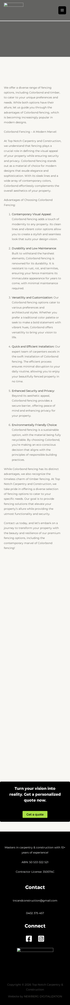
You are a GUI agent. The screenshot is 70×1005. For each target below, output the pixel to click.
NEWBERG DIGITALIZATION (43, 996)
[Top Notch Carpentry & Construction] (13, 10)
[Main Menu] (62, 10)
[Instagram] (41, 938)
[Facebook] (28, 938)
